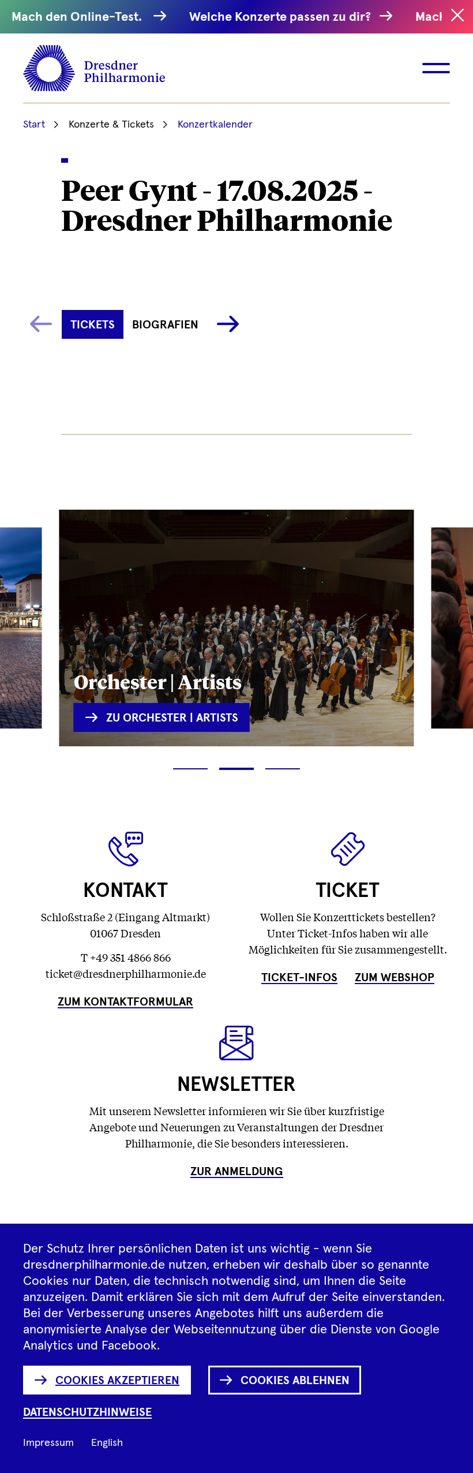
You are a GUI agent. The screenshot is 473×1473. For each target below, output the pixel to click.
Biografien (165, 325)
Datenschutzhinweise (87, 1412)
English (107, 1443)
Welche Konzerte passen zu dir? (281, 17)
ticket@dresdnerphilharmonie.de (126, 973)
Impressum (48, 1443)
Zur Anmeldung (236, 1171)
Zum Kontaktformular (125, 1002)
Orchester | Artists (158, 681)
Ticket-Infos (299, 978)
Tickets (92, 325)
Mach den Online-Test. (80, 17)
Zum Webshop (394, 978)
